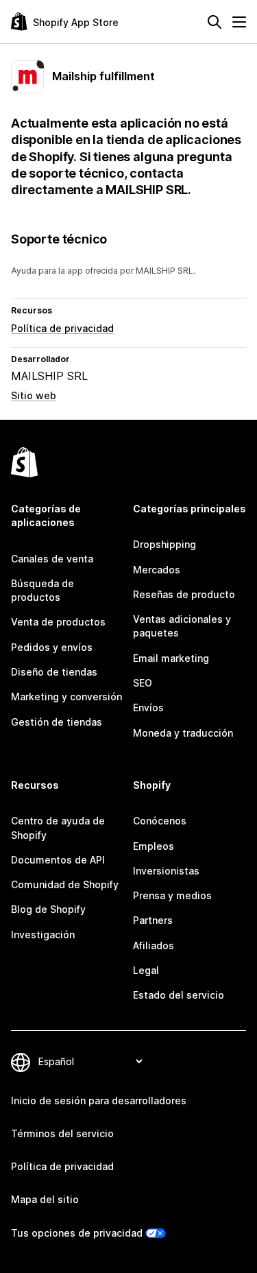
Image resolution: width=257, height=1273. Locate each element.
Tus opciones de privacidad (77, 1233)
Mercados (156, 569)
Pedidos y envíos (52, 647)
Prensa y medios (172, 895)
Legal (146, 970)
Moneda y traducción (183, 733)
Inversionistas (166, 871)
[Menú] (239, 22)
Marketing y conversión (66, 696)
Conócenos (159, 820)
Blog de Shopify (48, 909)
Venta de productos (58, 622)
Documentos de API (58, 860)
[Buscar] (214, 22)
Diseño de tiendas (54, 672)
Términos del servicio (62, 1133)
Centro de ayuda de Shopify (58, 827)
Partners (153, 920)
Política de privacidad (62, 328)
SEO (142, 683)
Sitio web (33, 395)
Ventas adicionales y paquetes (182, 626)
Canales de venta (52, 558)
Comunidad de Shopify (65, 884)
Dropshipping (164, 544)
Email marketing (171, 658)
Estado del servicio (178, 995)
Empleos (153, 846)
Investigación (43, 934)
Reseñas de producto (184, 594)
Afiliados (153, 945)
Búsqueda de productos (42, 590)
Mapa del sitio (45, 1199)
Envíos (148, 707)
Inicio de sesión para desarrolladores (98, 1100)
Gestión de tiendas (56, 722)
